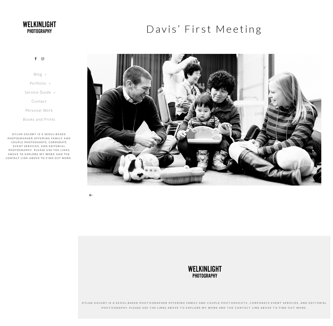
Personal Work (39, 110)
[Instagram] (42, 58)
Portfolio (38, 83)
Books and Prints (39, 119)
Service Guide (38, 92)
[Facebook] (35, 58)
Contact (39, 101)
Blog (38, 74)
